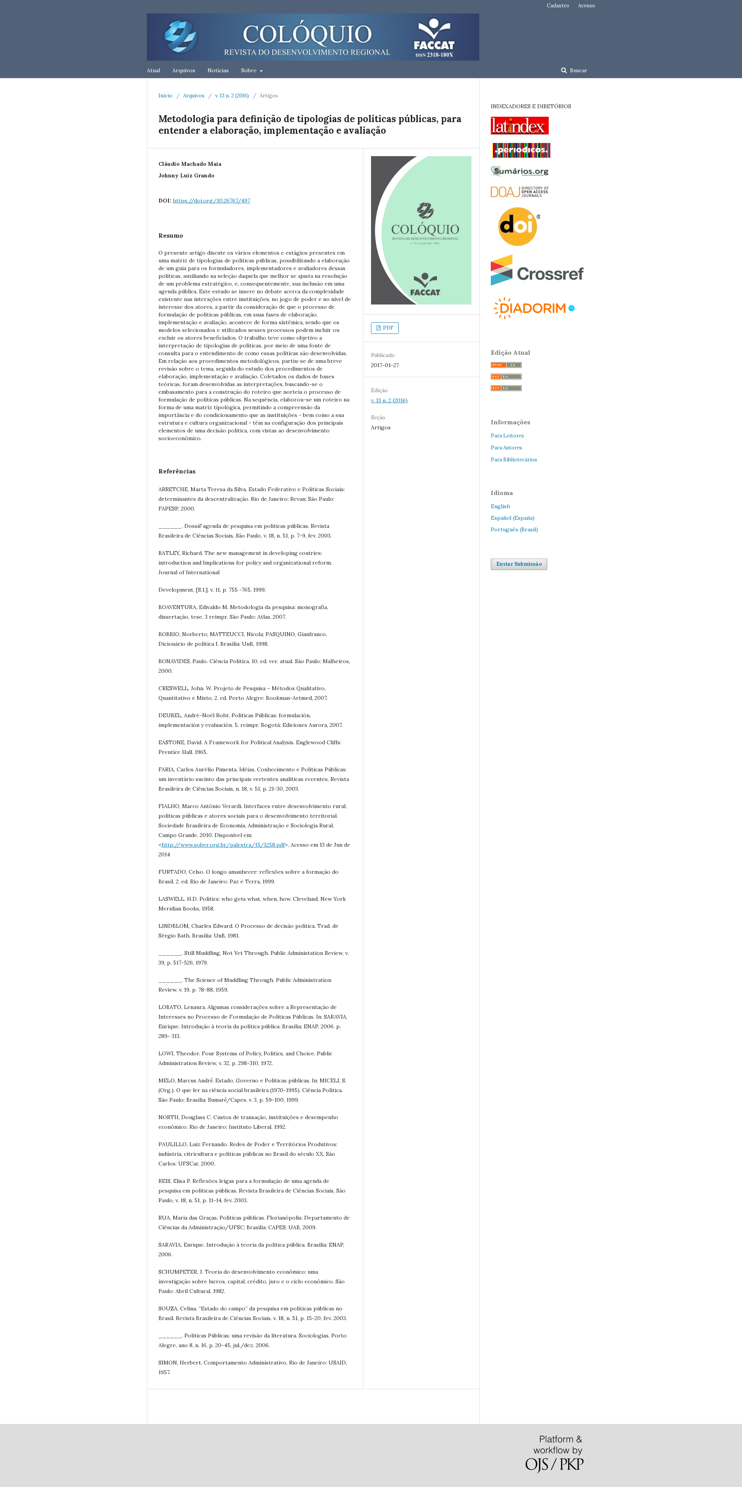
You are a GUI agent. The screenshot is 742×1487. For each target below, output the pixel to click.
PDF (387, 328)
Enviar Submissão (519, 564)
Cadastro (558, 5)
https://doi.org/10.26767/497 (211, 200)
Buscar (577, 70)
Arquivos (183, 70)
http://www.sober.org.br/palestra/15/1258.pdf (223, 844)
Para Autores (506, 447)
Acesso (586, 5)
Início (165, 95)
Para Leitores (507, 435)
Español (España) (512, 517)
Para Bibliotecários (514, 459)
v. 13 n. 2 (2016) (232, 95)
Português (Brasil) (514, 529)
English (500, 506)
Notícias (218, 70)
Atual (153, 70)
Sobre (249, 70)
